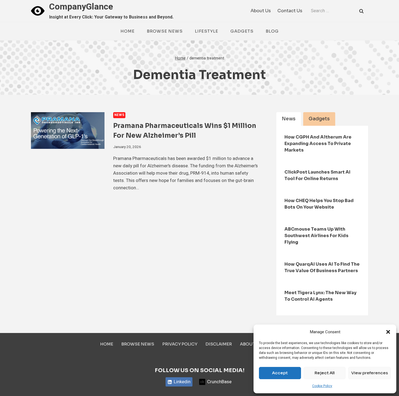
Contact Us (289, 11)
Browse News (165, 31)
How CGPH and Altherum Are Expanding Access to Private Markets (318, 143)
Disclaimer (218, 344)
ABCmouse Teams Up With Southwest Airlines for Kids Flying (316, 235)
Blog (272, 31)
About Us (261, 11)
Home (128, 31)
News (119, 115)
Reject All (325, 372)
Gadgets (242, 31)
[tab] (288, 119)
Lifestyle (206, 31)
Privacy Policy (179, 344)
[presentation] (67, 130)
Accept (280, 372)
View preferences (369, 372)
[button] (388, 332)
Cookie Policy (322, 386)
